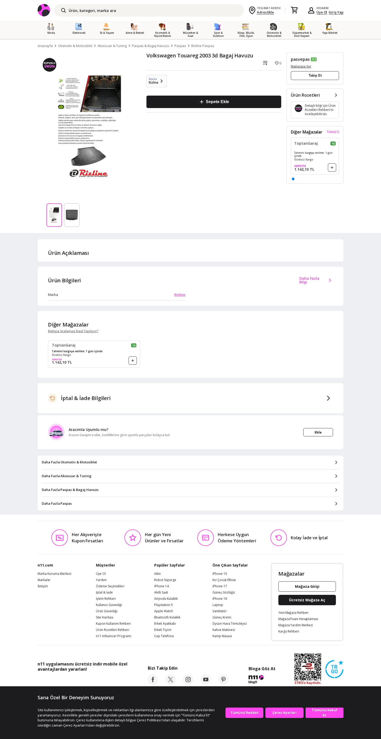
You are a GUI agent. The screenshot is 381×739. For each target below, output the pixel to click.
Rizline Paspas (202, 45)
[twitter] (170, 683)
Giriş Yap (336, 12)
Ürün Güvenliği (106, 611)
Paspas (180, 45)
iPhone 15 (220, 574)
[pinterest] (223, 683)
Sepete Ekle (217, 101)
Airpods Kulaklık (166, 599)
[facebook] (153, 683)
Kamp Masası (222, 636)
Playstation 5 (163, 605)
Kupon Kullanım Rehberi (113, 624)
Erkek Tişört (162, 630)
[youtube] (206, 683)
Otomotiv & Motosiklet (75, 45)
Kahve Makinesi (224, 630)
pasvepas (300, 59)
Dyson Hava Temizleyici (230, 624)
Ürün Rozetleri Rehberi (112, 630)
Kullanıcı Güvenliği (109, 605)
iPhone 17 (220, 586)
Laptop (218, 605)
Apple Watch (163, 611)
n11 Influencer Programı (113, 636)
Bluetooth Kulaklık (167, 617)
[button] (293, 179)
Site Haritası (104, 617)
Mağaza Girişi (307, 586)
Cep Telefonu (164, 636)
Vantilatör (220, 611)
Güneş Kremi (222, 617)
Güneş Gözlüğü (224, 592)
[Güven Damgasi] (334, 669)
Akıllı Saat (161, 592)
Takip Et (315, 75)
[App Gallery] (115, 680)
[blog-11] (262, 680)
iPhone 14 (161, 586)
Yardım (101, 580)
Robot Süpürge (165, 580)
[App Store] (53, 680)
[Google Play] (86, 680)
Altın (157, 574)
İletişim (43, 586)
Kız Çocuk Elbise (224, 580)
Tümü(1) (333, 132)
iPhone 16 (220, 599)
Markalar (44, 580)
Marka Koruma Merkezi (54, 574)
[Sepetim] (294, 10)
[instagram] (188, 683)
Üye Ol (321, 12)
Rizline (179, 294)
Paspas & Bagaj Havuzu (150, 45)
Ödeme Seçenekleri (110, 586)
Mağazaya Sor (301, 66)
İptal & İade (104, 592)
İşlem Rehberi (106, 599)
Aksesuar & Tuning (112, 45)
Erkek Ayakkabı (165, 624)
